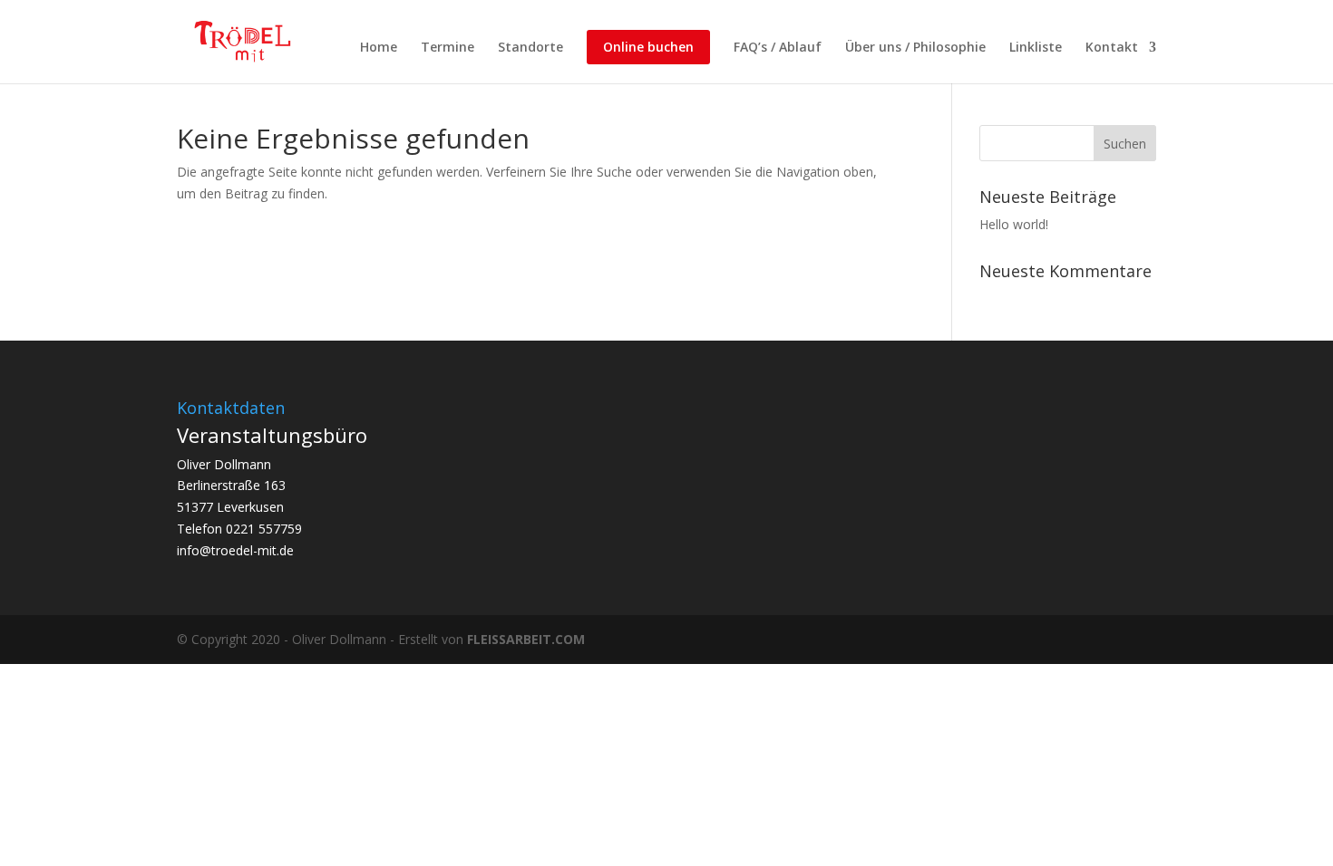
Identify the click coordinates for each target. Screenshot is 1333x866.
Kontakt (1111, 48)
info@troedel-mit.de (235, 550)
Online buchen (648, 46)
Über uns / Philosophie (915, 48)
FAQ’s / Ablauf (778, 48)
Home (378, 48)
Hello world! (1013, 224)
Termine (447, 48)
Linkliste (1035, 48)
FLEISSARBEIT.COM (526, 639)
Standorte (530, 48)
